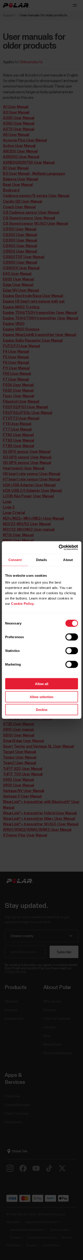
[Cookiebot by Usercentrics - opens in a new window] (59, 547)
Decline (41, 710)
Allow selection (41, 697)
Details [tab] (41, 559)
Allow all (41, 684)
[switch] (71, 637)
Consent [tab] (15, 559)
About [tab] (68, 559)
